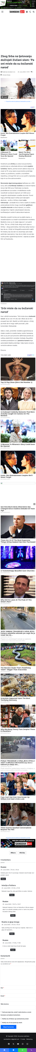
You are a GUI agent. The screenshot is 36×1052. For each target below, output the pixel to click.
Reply (3, 879)
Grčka (22, 853)
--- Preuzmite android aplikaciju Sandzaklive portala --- (18, 101)
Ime (2, 988)
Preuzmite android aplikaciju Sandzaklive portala (18, 837)
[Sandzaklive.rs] (16, 11)
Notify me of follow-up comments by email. (15, 1019)
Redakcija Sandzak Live (8, 72)
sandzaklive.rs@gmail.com (11, 1039)
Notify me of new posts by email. (12, 1022)
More (14, 853)
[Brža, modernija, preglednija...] (18, 843)
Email (3, 996)
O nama (23, 1039)
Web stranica (5, 1004)
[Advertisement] (18, 34)
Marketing (29, 1039)
